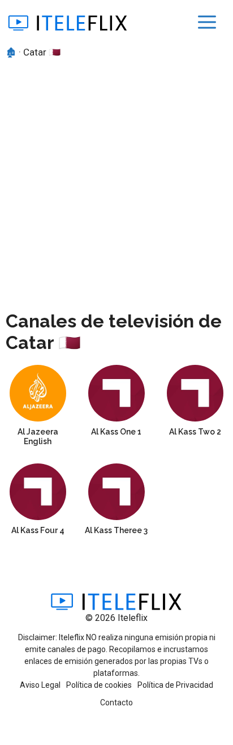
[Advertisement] (116, 182)
